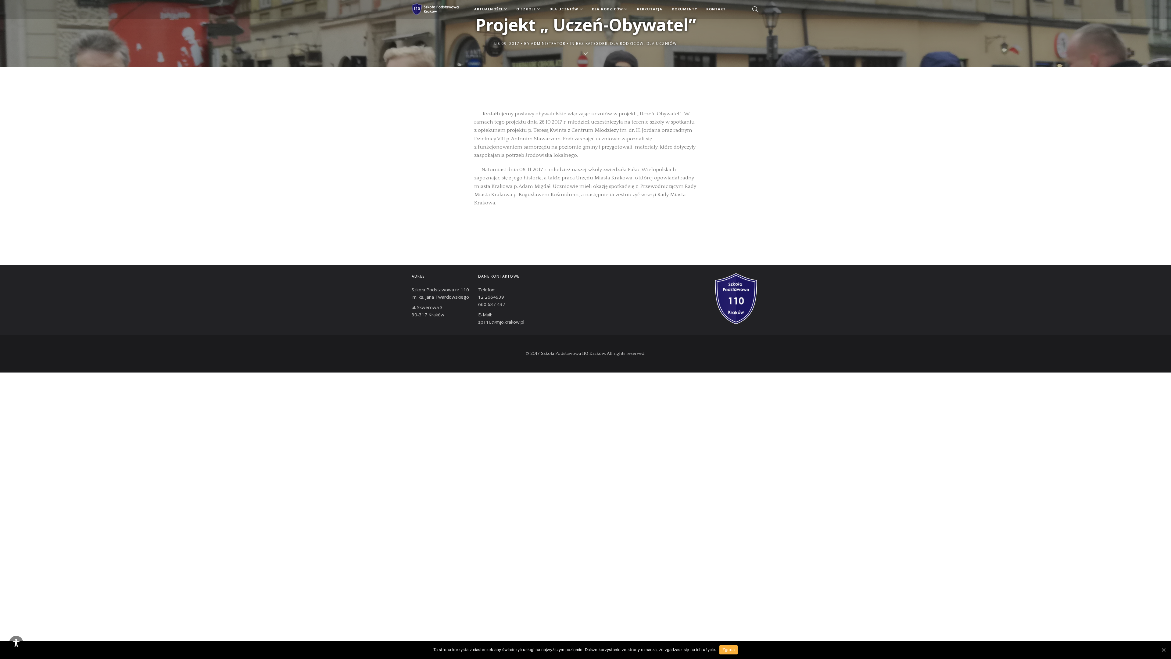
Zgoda (728, 649)
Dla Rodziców (607, 9)
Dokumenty (684, 9)
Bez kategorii (592, 43)
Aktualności (488, 9)
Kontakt (716, 9)
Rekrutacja (650, 9)
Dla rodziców (626, 43)
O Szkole (526, 9)
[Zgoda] (1163, 650)
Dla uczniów (661, 43)
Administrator (548, 43)
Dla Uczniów (564, 9)
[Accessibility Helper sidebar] (16, 643)
